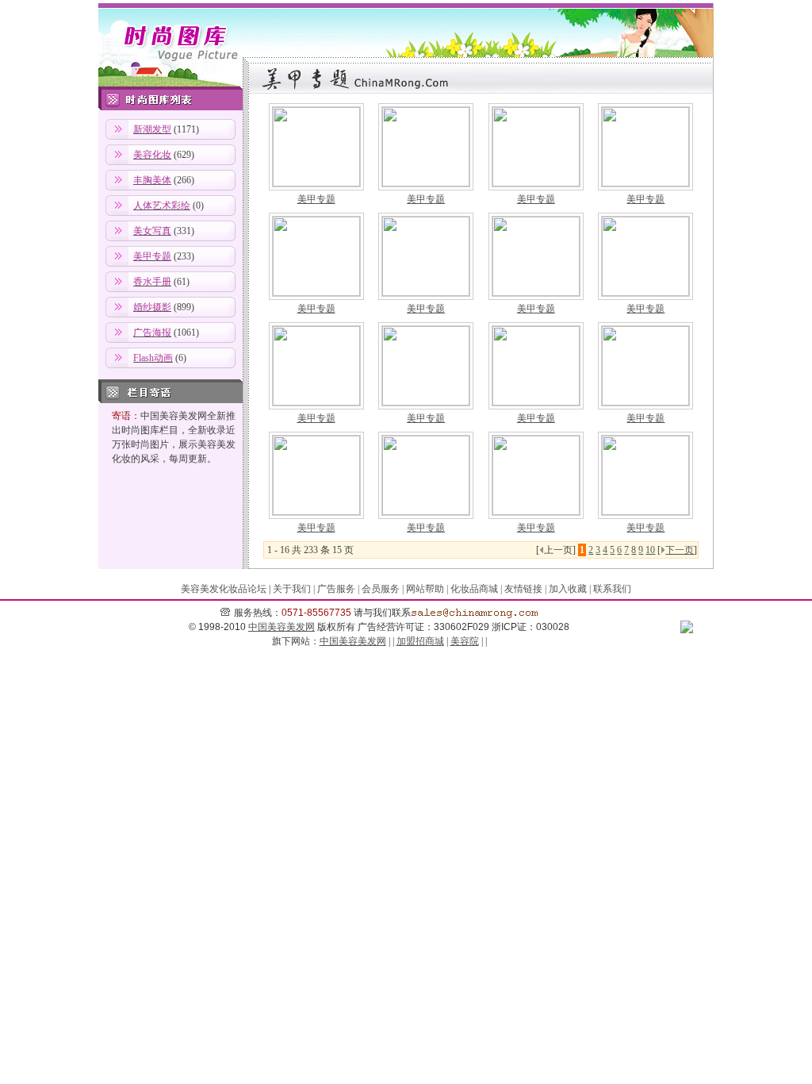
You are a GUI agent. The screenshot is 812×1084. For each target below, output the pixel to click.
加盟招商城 (420, 641)
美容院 (464, 641)
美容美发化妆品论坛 (223, 588)
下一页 (679, 549)
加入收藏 (568, 588)
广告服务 (336, 588)
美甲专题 (316, 199)
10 (650, 549)
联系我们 (612, 588)
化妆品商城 (474, 588)
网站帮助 (425, 588)
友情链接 (523, 588)
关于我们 (292, 588)
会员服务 (381, 588)
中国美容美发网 (281, 626)
